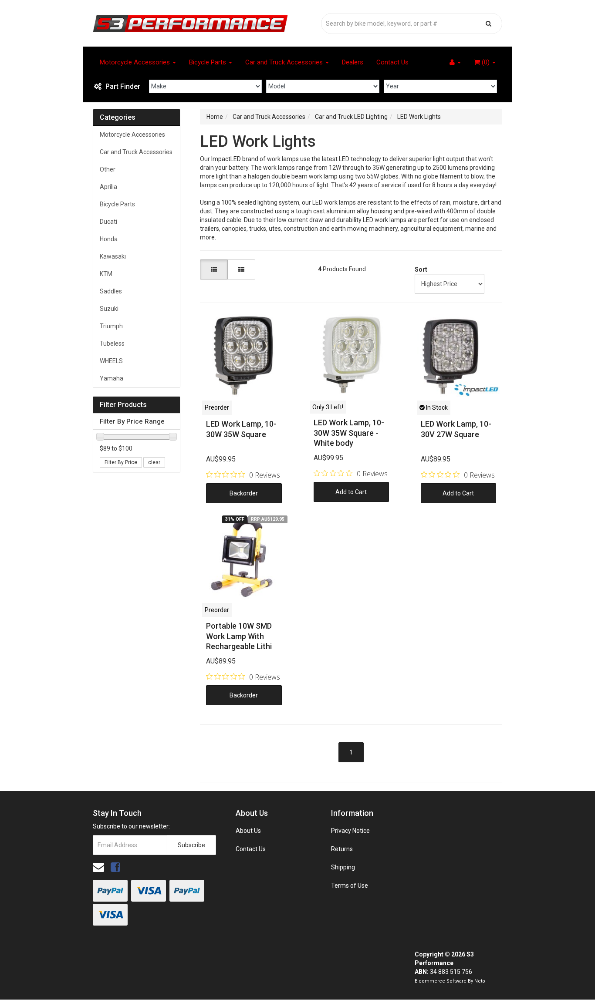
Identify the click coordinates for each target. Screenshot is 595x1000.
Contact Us (392, 62)
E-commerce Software (441, 981)
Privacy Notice (350, 830)
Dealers (352, 62)
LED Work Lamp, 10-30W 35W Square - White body (349, 433)
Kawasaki (113, 256)
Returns (342, 848)
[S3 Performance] (190, 23)
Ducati (108, 221)
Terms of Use (349, 885)
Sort (419, 269)
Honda (109, 239)
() (485, 62)
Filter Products (123, 405)
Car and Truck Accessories (285, 62)
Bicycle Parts (208, 62)
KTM (106, 273)
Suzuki (109, 308)
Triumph (111, 326)
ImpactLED (226, 158)
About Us (248, 830)
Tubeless (112, 343)
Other (107, 169)
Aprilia (108, 186)
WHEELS (111, 360)
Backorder (244, 493)
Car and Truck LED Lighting (351, 116)
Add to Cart (351, 491)
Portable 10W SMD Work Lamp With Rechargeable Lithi (239, 636)
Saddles (111, 291)
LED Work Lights (419, 116)
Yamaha (111, 378)
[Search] (488, 23)
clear (154, 462)
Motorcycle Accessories (136, 62)
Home (214, 116)
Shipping (343, 867)
